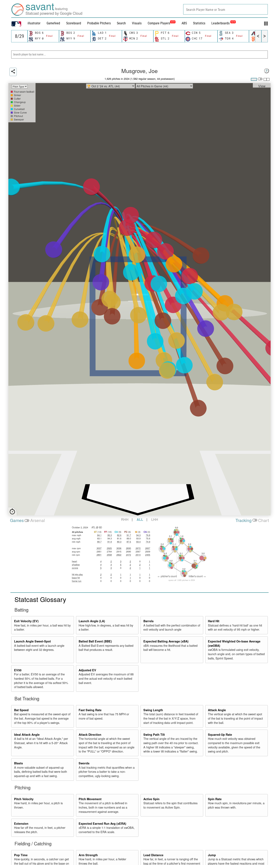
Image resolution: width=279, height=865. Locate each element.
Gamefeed (53, 23)
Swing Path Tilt (154, 734)
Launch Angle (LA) (92, 621)
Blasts (18, 763)
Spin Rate (215, 799)
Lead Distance (153, 855)
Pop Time (21, 855)
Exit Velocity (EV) (26, 621)
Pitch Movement (90, 799)
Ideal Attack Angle (27, 734)
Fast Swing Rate (90, 710)
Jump (212, 855)
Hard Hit (213, 621)
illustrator (34, 23)
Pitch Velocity (23, 799)
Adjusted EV (87, 670)
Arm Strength (88, 855)
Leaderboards (223, 23)
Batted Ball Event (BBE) (95, 641)
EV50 (17, 670)
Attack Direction (90, 734)
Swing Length (153, 710)
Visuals (137, 23)
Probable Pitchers (99, 23)
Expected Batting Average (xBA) (166, 641)
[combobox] (225, 9)
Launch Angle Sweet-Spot (32, 641)
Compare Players (159, 23)
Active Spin (151, 799)
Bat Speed (21, 710)
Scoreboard (73, 23)
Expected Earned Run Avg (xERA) (102, 823)
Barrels (148, 621)
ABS (184, 23)
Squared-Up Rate (220, 734)
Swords (84, 763)
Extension (21, 823)
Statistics (199, 23)
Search (121, 23)
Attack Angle (217, 710)
